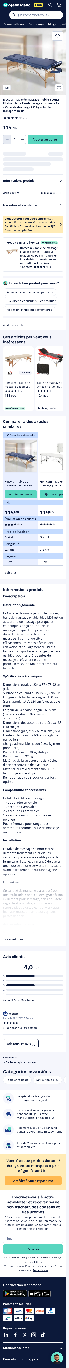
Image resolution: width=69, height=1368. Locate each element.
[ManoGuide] (57, 1358)
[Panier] (59, 5)
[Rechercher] (13, 15)
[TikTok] (43, 1335)
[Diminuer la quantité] (7, 139)
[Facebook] (15, 1335)
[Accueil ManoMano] (17, 5)
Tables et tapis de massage (21, 1062)
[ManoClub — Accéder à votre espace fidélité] (38, 5)
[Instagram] (34, 1335)
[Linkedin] (6, 1335)
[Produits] (5, 15)
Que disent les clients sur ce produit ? (31, 301)
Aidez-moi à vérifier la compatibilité (29, 292)
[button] (33, 254)
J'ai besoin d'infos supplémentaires (29, 310)
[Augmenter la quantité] (22, 139)
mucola (19, 325)
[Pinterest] (24, 1335)
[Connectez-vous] (49, 5)
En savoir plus (40, 1270)
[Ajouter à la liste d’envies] (59, 87)
